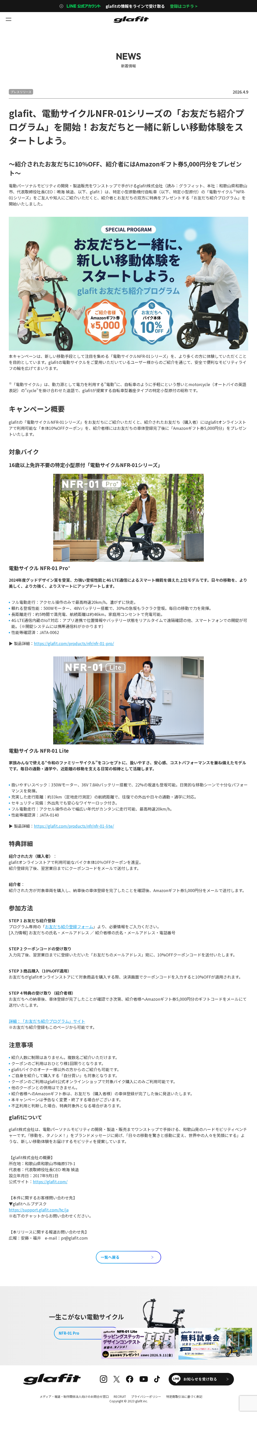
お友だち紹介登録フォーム (69, 926)
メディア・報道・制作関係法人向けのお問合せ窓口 (74, 1396)
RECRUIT (120, 1396)
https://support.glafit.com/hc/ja (39, 1210)
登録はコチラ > (184, 6)
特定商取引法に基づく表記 (184, 1396)
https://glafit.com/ (50, 1182)
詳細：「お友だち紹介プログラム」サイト (47, 1021)
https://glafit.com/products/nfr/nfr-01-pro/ (74, 643)
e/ (112, 826)
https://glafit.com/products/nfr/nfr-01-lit (72, 826)
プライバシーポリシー (146, 1396)
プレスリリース (21, 92)
